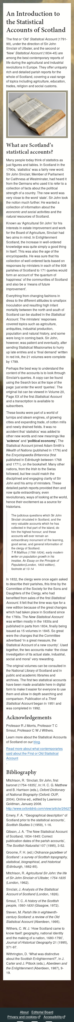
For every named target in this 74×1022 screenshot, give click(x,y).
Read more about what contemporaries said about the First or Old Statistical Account (34, 753)
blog (37, 742)
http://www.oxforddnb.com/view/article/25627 (38, 808)
